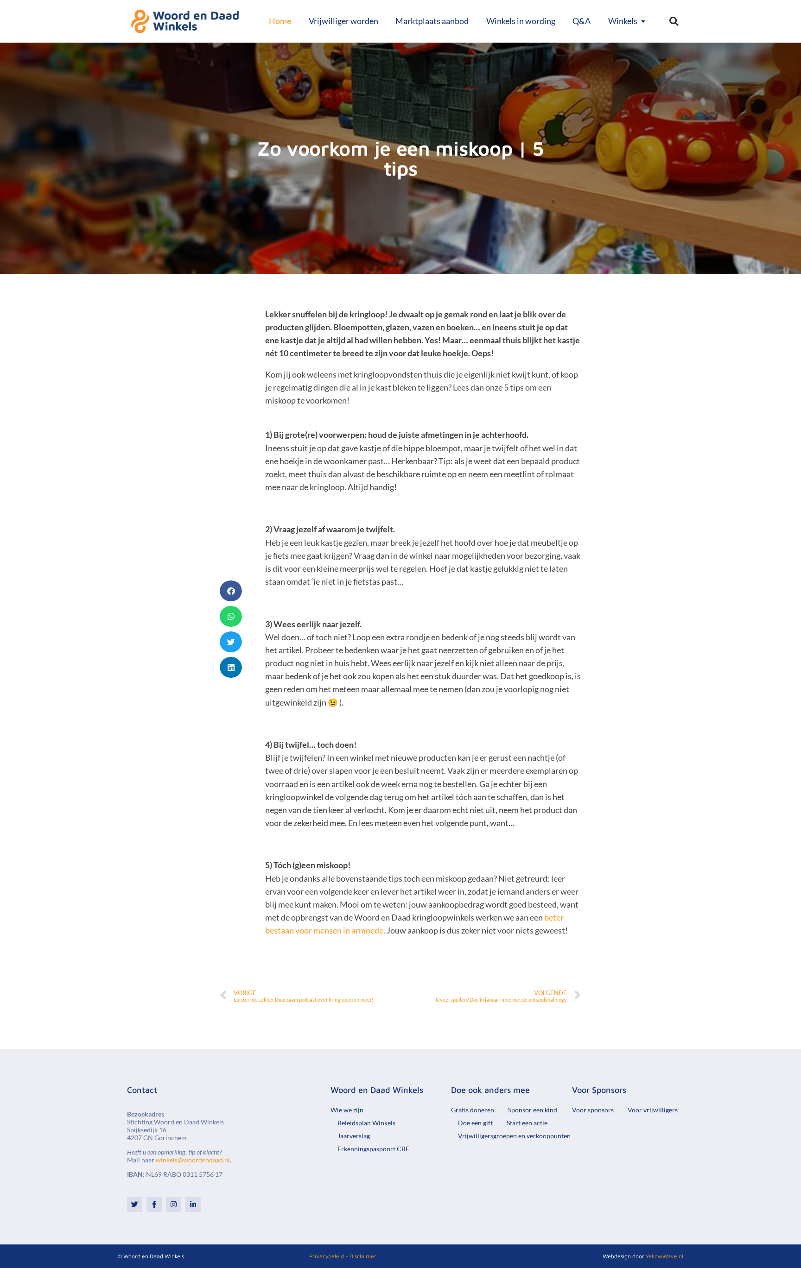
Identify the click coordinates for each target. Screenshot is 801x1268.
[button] (674, 21)
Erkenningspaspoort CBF (373, 1149)
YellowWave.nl (664, 1256)
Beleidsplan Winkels (366, 1123)
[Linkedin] (193, 1204)
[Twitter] (134, 1204)
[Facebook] (154, 1204)
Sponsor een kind (532, 1110)
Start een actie (527, 1123)
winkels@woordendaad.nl (193, 1160)
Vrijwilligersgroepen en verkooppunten (514, 1136)
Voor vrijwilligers (653, 1110)
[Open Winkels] (643, 21)
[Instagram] (173, 1204)
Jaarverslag (353, 1136)
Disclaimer (363, 1256)
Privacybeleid (326, 1256)
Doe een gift (475, 1123)
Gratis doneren (472, 1110)
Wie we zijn (347, 1110)
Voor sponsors (593, 1110)
